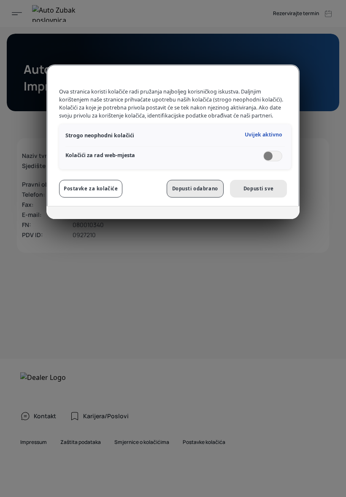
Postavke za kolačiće (91, 188)
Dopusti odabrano (195, 188)
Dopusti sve (258, 188)
